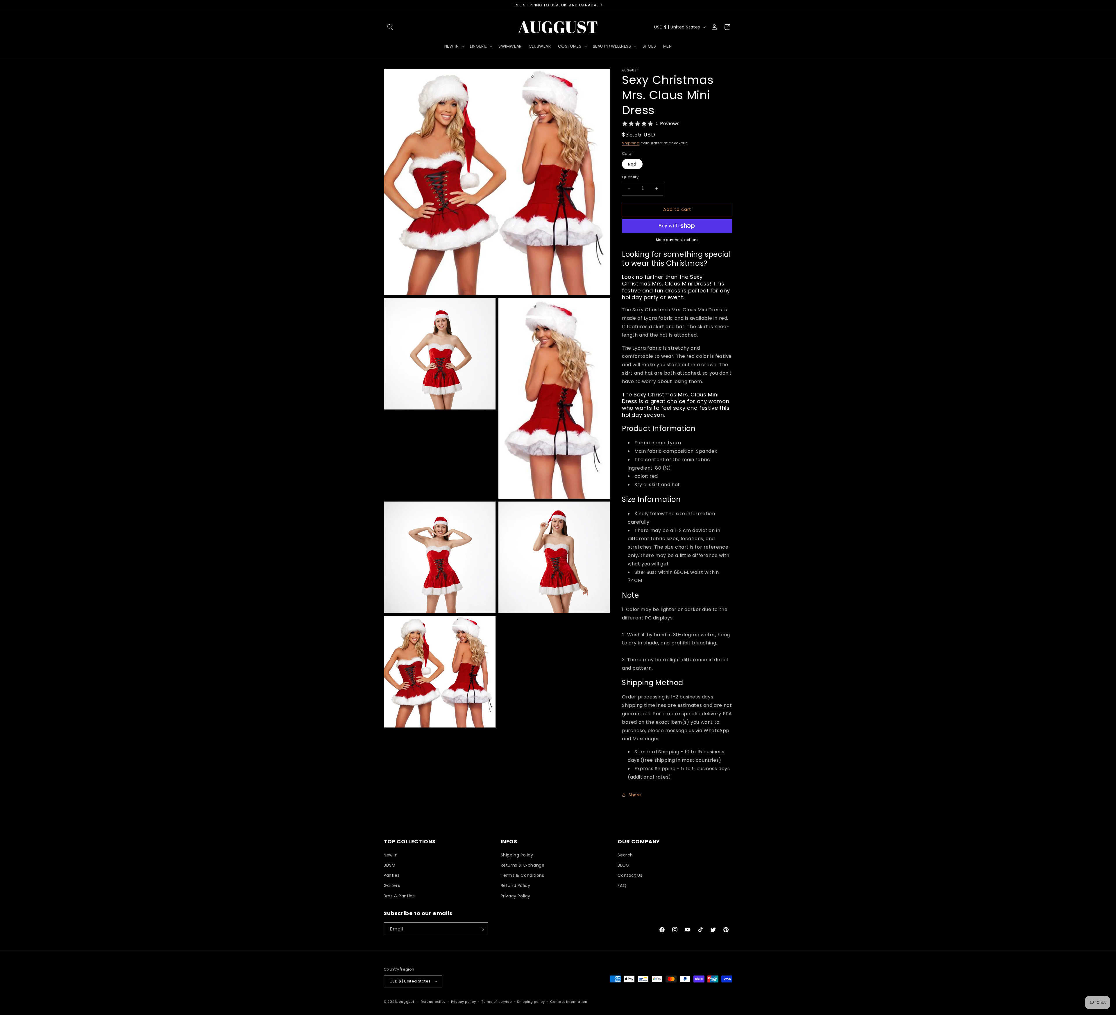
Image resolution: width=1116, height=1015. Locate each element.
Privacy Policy (515, 896)
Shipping (631, 143)
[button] (390, 27)
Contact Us (630, 875)
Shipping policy (531, 1001)
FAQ (622, 885)
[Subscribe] (481, 929)
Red (632, 164)
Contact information (568, 1001)
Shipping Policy (517, 855)
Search (625, 855)
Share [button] (635, 795)
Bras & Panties (399, 896)
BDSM (389, 865)
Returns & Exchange (523, 865)
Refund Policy (515, 885)
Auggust (407, 1001)
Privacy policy (463, 1001)
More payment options (677, 239)
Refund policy (433, 1001)
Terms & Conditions (522, 875)
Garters (392, 885)
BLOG (623, 865)
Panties (392, 875)
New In (391, 855)
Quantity (630, 177)
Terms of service (496, 1001)
